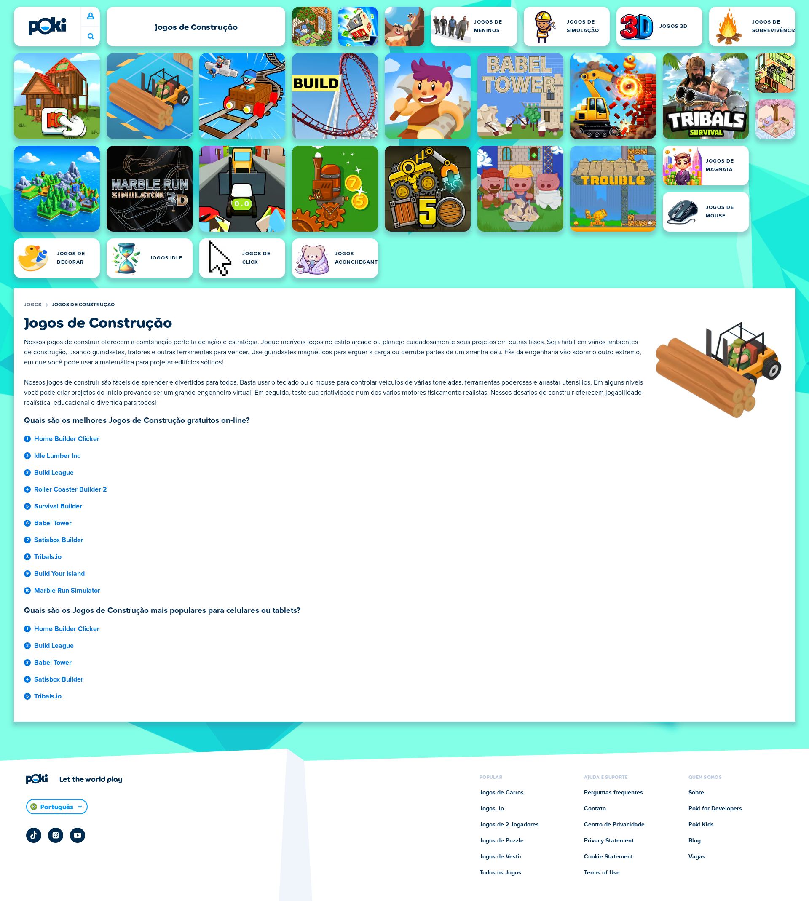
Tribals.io (48, 556)
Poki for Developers (715, 809)
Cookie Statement (608, 857)
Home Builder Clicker (66, 439)
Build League (54, 472)
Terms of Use (602, 873)
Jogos (33, 304)
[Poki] (47, 26)
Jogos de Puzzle (502, 841)
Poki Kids (701, 825)
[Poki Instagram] (55, 835)
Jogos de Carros (502, 793)
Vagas (696, 857)
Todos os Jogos (500, 873)
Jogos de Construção (83, 304)
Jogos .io (492, 809)
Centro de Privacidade (614, 825)
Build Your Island (59, 573)
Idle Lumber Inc (57, 455)
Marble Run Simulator (67, 590)
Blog (694, 841)
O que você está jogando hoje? (90, 36)
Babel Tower (53, 523)
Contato (595, 809)
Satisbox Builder (58, 540)
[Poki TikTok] (33, 835)
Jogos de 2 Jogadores (509, 825)
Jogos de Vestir (501, 857)
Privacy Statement (609, 841)
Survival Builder (58, 506)
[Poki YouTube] (77, 835)
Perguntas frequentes (613, 793)
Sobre (696, 793)
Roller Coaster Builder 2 (70, 489)
